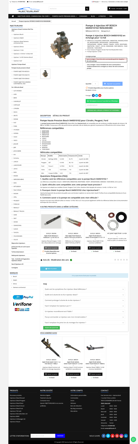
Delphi (15, 280)
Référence (89, 31)
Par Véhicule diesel (17, 87)
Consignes (83, 16)
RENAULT (16, 208)
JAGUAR (16, 144)
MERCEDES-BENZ (19, 179)
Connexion (111, 2)
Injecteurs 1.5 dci (19, 50)
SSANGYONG (17, 225)
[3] (93, 79)
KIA (15, 154)
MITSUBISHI (17, 186)
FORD (15, 126)
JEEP (15, 147)
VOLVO (16, 239)
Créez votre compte (122, 2)
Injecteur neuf (18, 61)
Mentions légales (45, 395)
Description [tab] (45, 116)
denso (15, 284)
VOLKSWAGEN (18, 236)
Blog (93, 16)
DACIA (15, 112)
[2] (90, 79)
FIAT (15, 123)
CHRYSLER (17, 105)
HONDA (16, 133)
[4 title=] (124, 260)
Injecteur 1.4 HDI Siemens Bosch (23, 57)
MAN (15, 172)
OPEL (15, 197)
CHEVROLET (17, 101)
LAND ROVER (17, 165)
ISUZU (15, 137)
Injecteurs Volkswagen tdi (17, 419)
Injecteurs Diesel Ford (16, 408)
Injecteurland (16, 26)
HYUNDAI (16, 130)
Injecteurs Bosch (18, 34)
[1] (87, 79)
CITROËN (16, 108)
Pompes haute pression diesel (63, 16)
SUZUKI (16, 229)
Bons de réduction (76, 406)
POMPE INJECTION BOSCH (21, 71)
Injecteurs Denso (19, 46)
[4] (95, 79)
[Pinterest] (99, 95)
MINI (15, 183)
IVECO (15, 140)
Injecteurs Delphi (19, 38)
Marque (103, 31)
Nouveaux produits (16, 395)
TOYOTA (16, 232)
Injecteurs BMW (14, 416)
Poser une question (51, 328)
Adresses (73, 403)
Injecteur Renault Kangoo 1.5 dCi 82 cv (51, 236)
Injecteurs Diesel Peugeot (17, 400)
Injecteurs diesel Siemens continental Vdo (21, 42)
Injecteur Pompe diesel (19, 64)
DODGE (16, 119)
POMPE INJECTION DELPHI (22, 75)
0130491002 (21, 2)
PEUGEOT (16, 200)
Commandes (74, 398)
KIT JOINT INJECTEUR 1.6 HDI (117, 233)
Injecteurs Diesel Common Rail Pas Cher (33, 16)
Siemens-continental (19, 287)
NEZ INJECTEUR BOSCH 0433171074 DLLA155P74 (73, 236)
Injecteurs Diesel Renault (17, 398)
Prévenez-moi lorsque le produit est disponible (103, 110)
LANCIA (16, 162)
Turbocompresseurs (18, 252)
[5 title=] (127, 260)
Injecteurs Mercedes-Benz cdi (18, 414)
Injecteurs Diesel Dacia (16, 403)
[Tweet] (96, 95)
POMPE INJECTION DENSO (21, 78)
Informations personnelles (78, 395)
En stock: (88, 90)
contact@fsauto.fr (38, 2)
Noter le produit (51, 269)
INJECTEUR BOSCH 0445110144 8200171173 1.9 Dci (95, 237)
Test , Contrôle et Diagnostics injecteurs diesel (21, 259)
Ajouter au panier (112, 84)
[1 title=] (115, 260)
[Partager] (93, 95)
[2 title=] (118, 260)
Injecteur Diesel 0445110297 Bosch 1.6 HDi (73, 363)
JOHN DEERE (17, 151)
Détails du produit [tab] (61, 116)
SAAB (15, 215)
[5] (98, 79)
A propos (102, 16)
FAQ (110, 16)
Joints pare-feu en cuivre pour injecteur (21, 247)
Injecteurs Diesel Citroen (17, 406)
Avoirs (72, 400)
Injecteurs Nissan (15, 422)
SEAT (15, 218)
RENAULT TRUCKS (19, 211)
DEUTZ (15, 115)
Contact (104, 390)
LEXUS (15, 169)
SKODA (16, 222)
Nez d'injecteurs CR (17, 264)
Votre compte (77, 390)
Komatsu (16, 158)
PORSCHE (16, 204)
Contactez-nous (45, 400)
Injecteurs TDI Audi (15, 411)
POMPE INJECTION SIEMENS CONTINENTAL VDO (22, 83)
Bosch (15, 276)
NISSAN (16, 193)
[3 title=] (121, 260)
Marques (14, 273)
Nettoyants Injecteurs (18, 255)
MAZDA (16, 176)
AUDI (15, 94)
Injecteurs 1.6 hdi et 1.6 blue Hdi (23, 54)
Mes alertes (74, 411)
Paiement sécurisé (45, 398)
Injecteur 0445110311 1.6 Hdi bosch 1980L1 (51, 363)
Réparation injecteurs (18, 243)
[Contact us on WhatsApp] (133, 439)
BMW (15, 98)
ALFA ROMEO (18, 91)
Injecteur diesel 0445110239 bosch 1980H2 (95, 363)
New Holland (17, 190)
